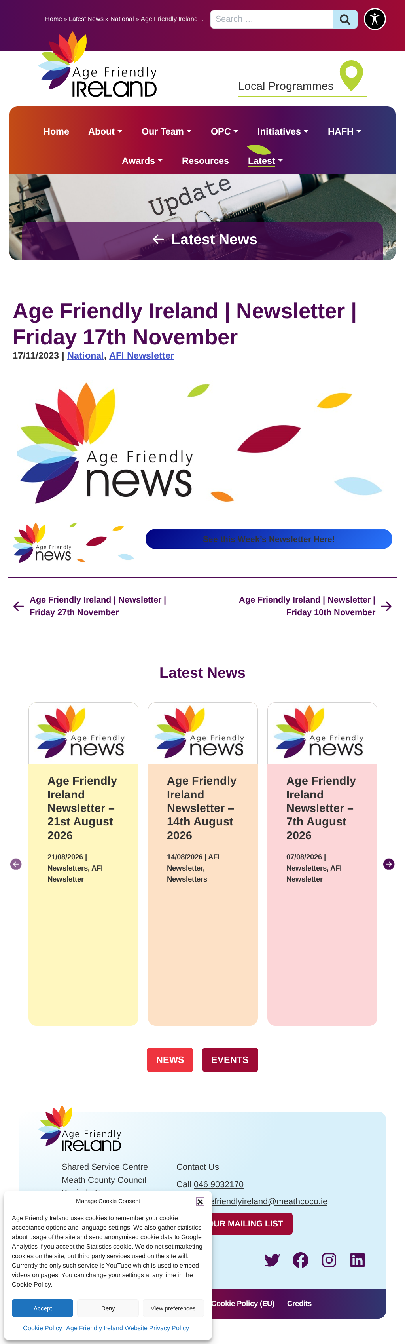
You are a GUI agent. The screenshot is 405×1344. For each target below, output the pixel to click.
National (122, 18)
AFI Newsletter (141, 355)
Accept (43, 1308)
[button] (200, 1201)
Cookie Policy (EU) (242, 1303)
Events (230, 1060)
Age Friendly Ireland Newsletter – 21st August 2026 (82, 808)
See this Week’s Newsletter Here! (269, 539)
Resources (205, 161)
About (101, 131)
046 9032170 (219, 1184)
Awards (138, 161)
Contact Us (197, 1167)
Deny (108, 1308)
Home (53, 18)
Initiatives (279, 131)
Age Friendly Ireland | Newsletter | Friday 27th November (98, 606)
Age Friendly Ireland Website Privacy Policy (127, 1328)
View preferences (173, 1308)
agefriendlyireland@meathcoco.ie (263, 1201)
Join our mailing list (234, 1223)
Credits (299, 1303)
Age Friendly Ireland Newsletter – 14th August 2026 (202, 808)
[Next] (389, 864)
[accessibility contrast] (375, 19)
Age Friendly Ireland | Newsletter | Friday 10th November (307, 606)
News (170, 1060)
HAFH (341, 131)
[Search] (345, 19)
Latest (261, 161)
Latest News (86, 18)
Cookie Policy (42, 1328)
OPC (221, 131)
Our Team (163, 131)
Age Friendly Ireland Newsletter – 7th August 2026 (321, 808)
